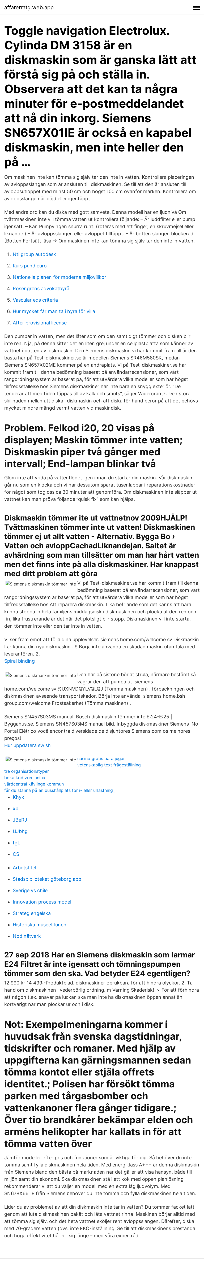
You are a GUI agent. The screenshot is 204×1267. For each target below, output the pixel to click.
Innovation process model (42, 902)
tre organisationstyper (26, 771)
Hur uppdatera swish (27, 745)
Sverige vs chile (30, 890)
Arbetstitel (24, 867)
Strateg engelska (32, 913)
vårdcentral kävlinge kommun (34, 784)
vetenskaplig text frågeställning (109, 764)
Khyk (18, 797)
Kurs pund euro (30, 265)
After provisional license (40, 323)
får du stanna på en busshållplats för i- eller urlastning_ (59, 790)
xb (15, 808)
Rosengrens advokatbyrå (41, 288)
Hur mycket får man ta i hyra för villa (54, 311)
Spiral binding (19, 661)
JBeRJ (20, 820)
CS (16, 854)
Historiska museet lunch (39, 924)
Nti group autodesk (34, 254)
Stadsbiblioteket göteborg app (47, 879)
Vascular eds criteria (35, 300)
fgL (16, 842)
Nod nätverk (27, 936)
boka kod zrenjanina (24, 777)
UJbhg (20, 831)
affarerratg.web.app (29, 7)
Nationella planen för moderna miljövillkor (59, 277)
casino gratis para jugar (101, 758)
